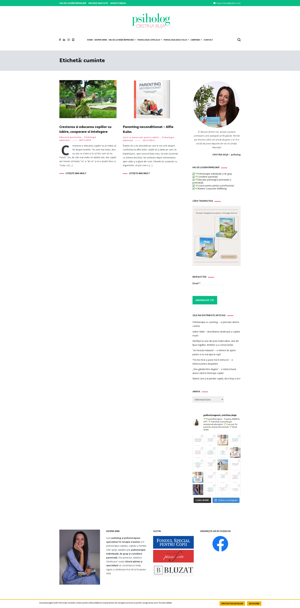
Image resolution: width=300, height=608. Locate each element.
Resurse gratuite (98, 3)
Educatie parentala (70, 137)
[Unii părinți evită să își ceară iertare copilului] (210, 489)
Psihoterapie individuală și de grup (215, 173)
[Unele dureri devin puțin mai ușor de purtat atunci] (222, 464)
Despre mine (100, 39)
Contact (208, 39)
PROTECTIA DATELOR (232, 603)
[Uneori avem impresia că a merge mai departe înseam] (210, 464)
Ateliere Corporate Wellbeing (212, 188)
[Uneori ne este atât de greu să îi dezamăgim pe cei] (235, 452)
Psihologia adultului (175, 39)
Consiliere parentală (208, 176)
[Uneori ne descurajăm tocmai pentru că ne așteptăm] (197, 477)
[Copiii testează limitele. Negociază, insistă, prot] (210, 440)
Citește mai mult (76, 173)
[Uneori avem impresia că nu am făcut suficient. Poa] (235, 477)
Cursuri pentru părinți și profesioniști (216, 185)
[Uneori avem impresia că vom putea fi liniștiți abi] (235, 440)
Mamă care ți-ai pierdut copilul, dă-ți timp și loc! (216, 378)
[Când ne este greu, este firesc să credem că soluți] (235, 489)
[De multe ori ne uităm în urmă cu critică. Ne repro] (210, 477)
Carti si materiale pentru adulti (141, 137)
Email (196, 283)
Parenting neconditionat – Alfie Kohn (148, 129)
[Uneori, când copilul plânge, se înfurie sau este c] (210, 452)
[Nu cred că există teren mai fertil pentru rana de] (197, 489)
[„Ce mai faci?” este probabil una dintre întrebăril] (197, 440)
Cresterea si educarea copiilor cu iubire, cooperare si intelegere (85, 129)
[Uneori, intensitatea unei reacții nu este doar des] (222, 440)
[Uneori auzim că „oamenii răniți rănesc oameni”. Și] (222, 489)
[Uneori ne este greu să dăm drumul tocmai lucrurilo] (222, 452)
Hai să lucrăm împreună (72, 3)
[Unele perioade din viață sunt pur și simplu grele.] (235, 464)
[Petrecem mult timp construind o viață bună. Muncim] (197, 452)
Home (90, 39)
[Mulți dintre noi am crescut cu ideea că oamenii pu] (222, 477)
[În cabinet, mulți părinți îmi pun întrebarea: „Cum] (197, 464)
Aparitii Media (118, 3)
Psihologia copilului (148, 39)
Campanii (195, 39)
